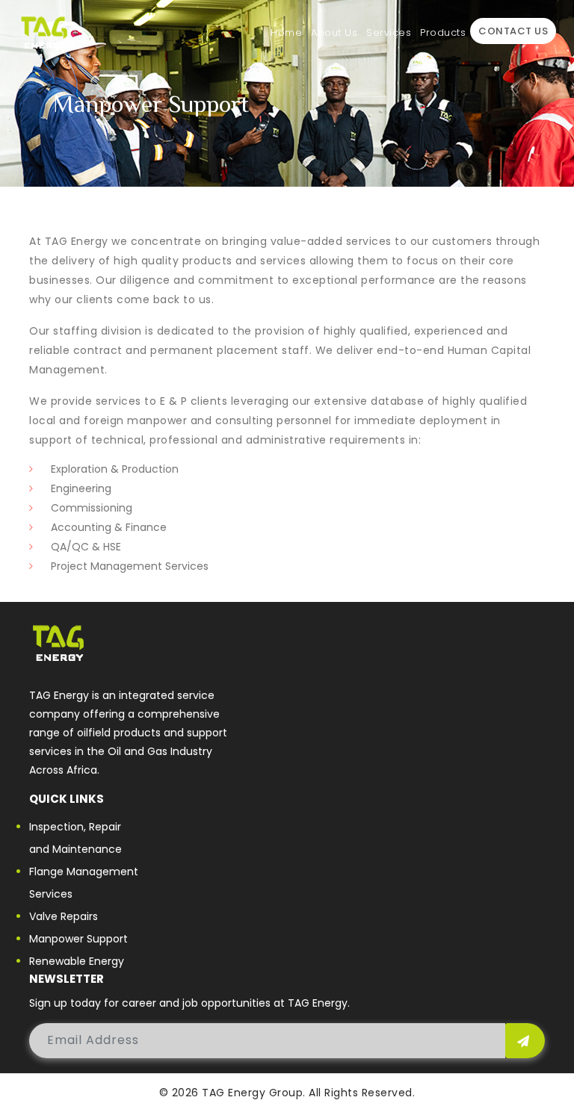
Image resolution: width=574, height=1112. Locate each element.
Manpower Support (78, 938)
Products (443, 32)
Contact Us (513, 31)
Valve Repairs (63, 916)
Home (286, 32)
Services (388, 32)
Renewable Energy (76, 961)
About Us (334, 32)
